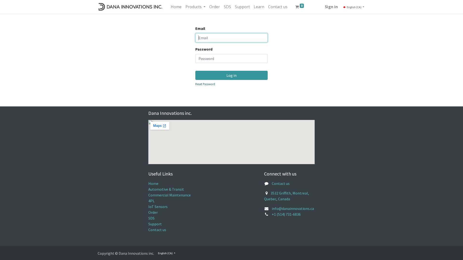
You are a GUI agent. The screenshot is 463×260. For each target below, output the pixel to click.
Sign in (331, 6)
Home (153, 183)
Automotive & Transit (166, 189)
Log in (231, 75)
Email (200, 28)
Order (153, 212)
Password (203, 49)
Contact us (157, 229)
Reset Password (205, 84)
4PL (151, 200)
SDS (151, 218)
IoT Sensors (158, 206)
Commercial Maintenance (169, 195)
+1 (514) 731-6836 (286, 214)
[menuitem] (176, 7)
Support (155, 223)
